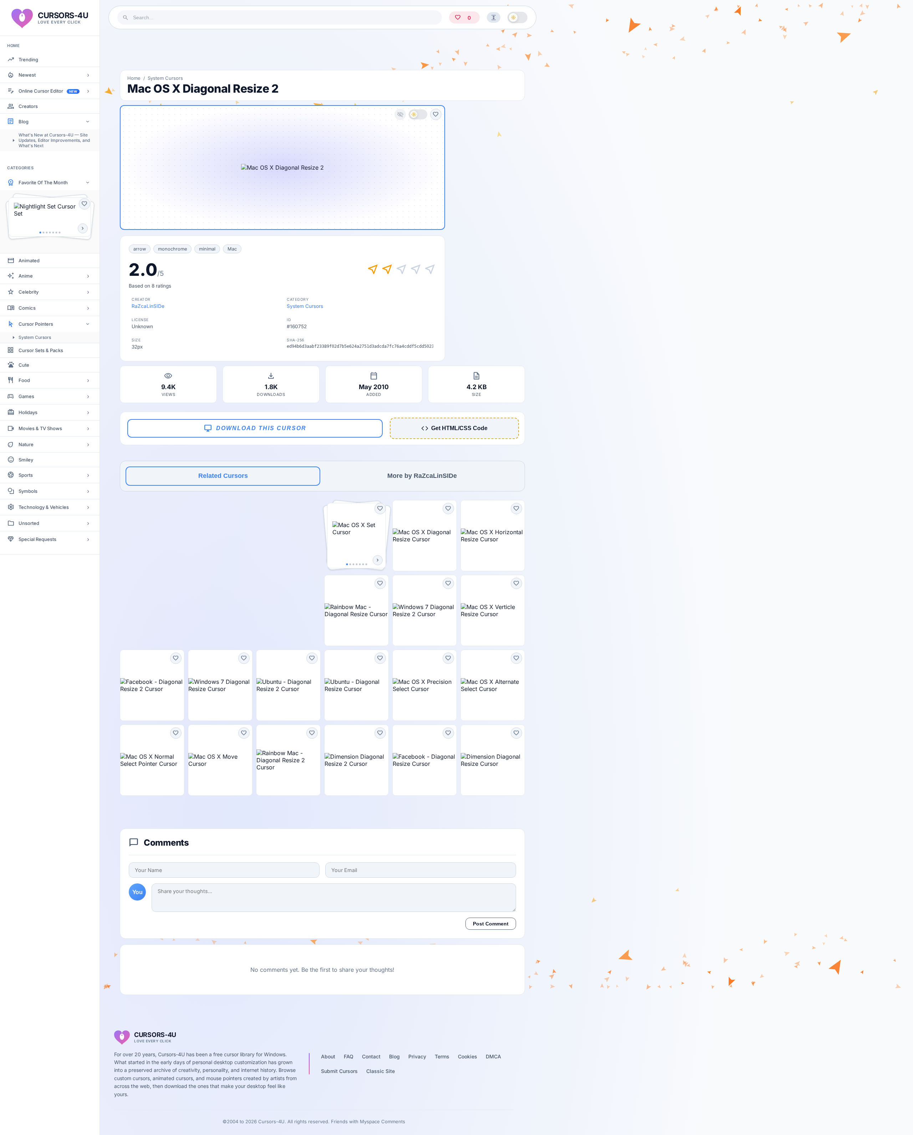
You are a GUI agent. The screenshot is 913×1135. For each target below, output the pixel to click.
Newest (27, 75)
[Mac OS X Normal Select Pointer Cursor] (152, 760)
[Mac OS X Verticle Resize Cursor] (492, 610)
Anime (26, 276)
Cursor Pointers (36, 324)
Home (134, 78)
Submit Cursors (339, 1071)
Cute (24, 365)
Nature (26, 444)
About (328, 1056)
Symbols (28, 491)
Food (24, 380)
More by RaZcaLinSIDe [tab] (422, 475)
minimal (207, 249)
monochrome (172, 249)
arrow (139, 249)
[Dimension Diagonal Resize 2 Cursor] (356, 760)
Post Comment (491, 924)
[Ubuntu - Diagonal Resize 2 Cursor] (288, 685)
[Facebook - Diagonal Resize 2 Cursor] (152, 685)
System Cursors (35, 337)
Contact (371, 1056)
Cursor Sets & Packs (41, 350)
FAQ (348, 1056)
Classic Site (380, 1071)
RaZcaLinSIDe (148, 306)
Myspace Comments (382, 1121)
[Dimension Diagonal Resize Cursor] (492, 760)
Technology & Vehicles (44, 507)
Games (26, 396)
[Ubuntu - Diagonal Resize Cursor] (356, 685)
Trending (28, 59)
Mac (232, 249)
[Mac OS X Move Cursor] (220, 760)
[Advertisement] (322, 49)
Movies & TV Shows (40, 428)
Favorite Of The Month (43, 182)
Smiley (26, 460)
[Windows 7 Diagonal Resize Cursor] (220, 685)
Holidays (28, 412)
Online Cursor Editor (48, 91)
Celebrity (29, 292)
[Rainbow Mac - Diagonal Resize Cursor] (356, 610)
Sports (26, 475)
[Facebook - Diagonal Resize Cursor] (424, 760)
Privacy (417, 1056)
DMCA (493, 1056)
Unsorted (29, 523)
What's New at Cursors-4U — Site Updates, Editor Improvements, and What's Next (54, 140)
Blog (24, 121)
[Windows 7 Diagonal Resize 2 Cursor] (424, 610)
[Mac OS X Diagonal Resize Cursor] (424, 535)
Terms (442, 1056)
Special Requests (37, 539)
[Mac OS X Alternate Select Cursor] (492, 685)
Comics (27, 308)
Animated (29, 260)
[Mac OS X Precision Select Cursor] (424, 685)
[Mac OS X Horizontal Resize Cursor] (492, 535)
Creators (28, 106)
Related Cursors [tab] (223, 475)
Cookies (467, 1056)
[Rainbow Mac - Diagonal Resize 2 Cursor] (288, 760)
